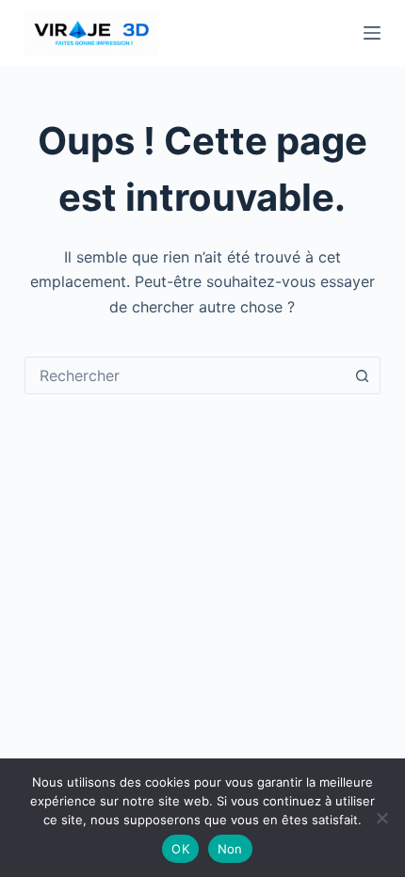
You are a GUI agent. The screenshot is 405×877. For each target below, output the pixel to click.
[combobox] (184, 375)
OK (180, 848)
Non (230, 848)
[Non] (381, 817)
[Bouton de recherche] (362, 375)
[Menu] (372, 32)
